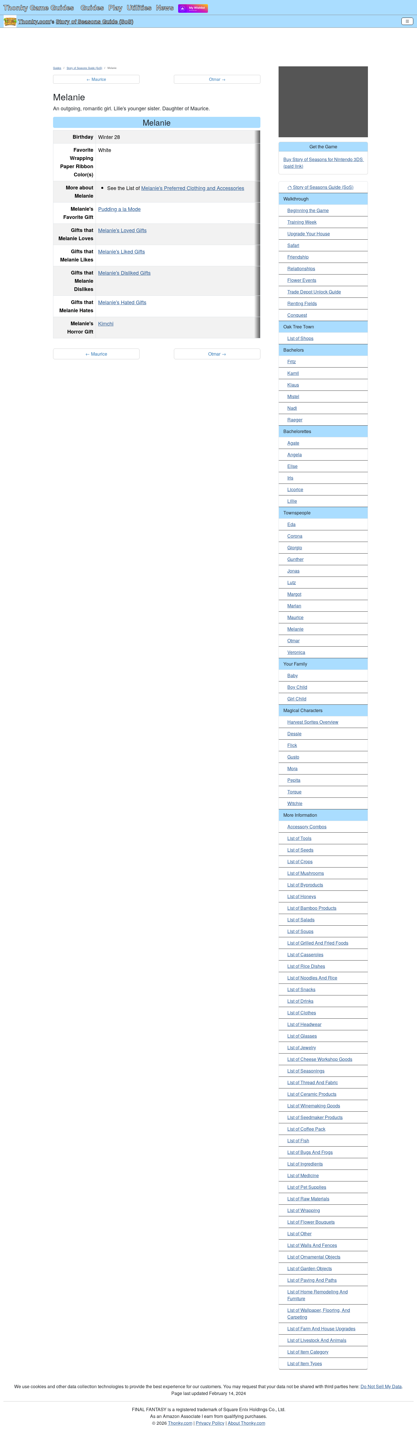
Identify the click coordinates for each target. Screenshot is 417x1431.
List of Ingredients (305, 1163)
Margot (294, 594)
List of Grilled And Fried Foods (317, 943)
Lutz (291, 582)
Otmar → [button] (217, 79)
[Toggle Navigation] (407, 21)
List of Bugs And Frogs (310, 1152)
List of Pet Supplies (306, 1187)
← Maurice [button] (96, 79)
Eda (291, 524)
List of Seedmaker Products (315, 1117)
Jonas (293, 570)
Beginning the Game (308, 210)
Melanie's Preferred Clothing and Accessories (192, 187)
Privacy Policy (210, 1423)
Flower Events (301, 280)
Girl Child (296, 698)
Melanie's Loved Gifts (122, 230)
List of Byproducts (305, 884)
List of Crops (300, 861)
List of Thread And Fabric (312, 1082)
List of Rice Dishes (306, 966)
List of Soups (300, 931)
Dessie (294, 733)
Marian (294, 605)
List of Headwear (304, 1024)
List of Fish (298, 1140)
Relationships (301, 268)
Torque (294, 791)
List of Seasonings (306, 1070)
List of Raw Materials (308, 1198)
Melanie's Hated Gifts (122, 302)
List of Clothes (301, 1012)
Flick (292, 745)
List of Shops (300, 338)
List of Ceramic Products (311, 1094)
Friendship (298, 257)
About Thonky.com (246, 1423)
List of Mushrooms (305, 873)
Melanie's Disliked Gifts (124, 272)
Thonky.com (34, 21)
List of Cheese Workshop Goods (319, 1059)
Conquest (297, 315)
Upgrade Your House (308, 233)
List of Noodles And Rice (312, 977)
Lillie (292, 501)
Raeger (294, 419)
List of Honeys (301, 896)
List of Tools (299, 838)
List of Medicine (303, 1175)
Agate (293, 443)
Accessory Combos (307, 826)
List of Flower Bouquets (311, 1222)
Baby (292, 675)
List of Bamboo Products (311, 908)
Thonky (38, 7)
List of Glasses (302, 1036)
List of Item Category (307, 1351)
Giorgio (294, 547)
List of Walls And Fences (312, 1245)
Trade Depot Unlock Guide (314, 291)
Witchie (294, 803)
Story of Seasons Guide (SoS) (94, 21)
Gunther (295, 559)
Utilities (139, 7)
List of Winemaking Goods (313, 1105)
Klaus (293, 384)
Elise (292, 466)
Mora (292, 768)
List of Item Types (304, 1363)
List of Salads (301, 919)
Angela (294, 454)
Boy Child (297, 687)
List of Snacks (301, 989)
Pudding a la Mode (119, 208)
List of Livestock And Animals (316, 1340)
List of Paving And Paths (312, 1280)
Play (115, 7)
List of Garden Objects (309, 1268)
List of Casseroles (305, 954)
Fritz (291, 361)
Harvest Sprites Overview (312, 722)
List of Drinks (300, 1001)
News (165, 7)
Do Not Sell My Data (381, 1386)
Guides (92, 7)
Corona (294, 536)
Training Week (302, 222)
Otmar (293, 640)
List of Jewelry (301, 1047)
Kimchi (105, 323)
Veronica (296, 652)
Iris (290, 477)
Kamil (293, 373)
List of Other (299, 1233)
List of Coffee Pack (306, 1129)
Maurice (295, 617)
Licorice (295, 489)
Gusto (293, 757)
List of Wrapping (303, 1210)
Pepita (293, 780)
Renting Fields (302, 303)
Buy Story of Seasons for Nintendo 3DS (323, 159)
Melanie (295, 629)
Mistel (293, 396)
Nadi (292, 408)
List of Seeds (300, 850)
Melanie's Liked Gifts (121, 251)
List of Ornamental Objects (313, 1256)
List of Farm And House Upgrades (321, 1328)
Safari (293, 245)
